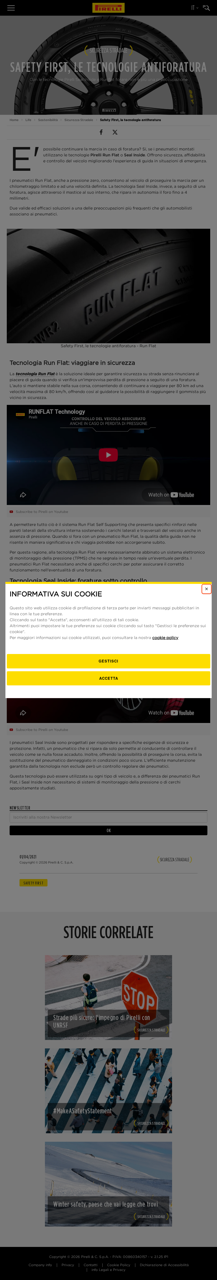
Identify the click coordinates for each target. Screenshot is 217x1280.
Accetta (108, 678)
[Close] (206, 589)
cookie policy (165, 638)
